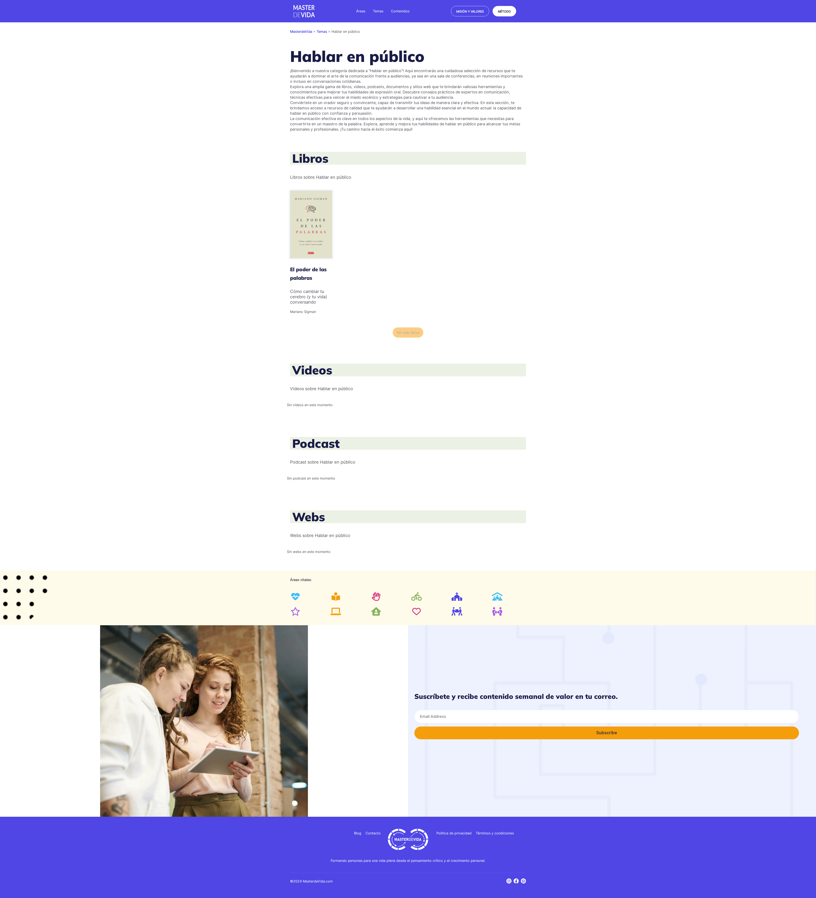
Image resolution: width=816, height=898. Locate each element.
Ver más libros (408, 332)
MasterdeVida (301, 31)
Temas (322, 31)
